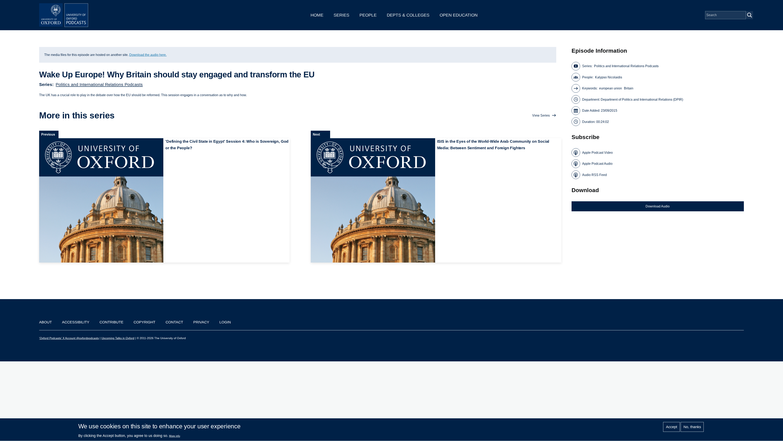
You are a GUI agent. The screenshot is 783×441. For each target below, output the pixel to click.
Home (317, 15)
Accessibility (75, 322)
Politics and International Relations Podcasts (99, 84)
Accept (671, 427)
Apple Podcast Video (597, 152)
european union (610, 88)
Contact (174, 322)
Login (225, 322)
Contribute (111, 322)
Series (341, 15)
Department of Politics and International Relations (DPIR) (642, 99)
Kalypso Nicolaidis (608, 77)
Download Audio (658, 206)
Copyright (144, 322)
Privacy (201, 322)
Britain (628, 88)
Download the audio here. (148, 55)
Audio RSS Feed (594, 175)
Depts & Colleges (408, 15)
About (45, 322)
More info (174, 436)
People (368, 15)
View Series (541, 115)
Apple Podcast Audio (597, 163)
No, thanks (692, 427)
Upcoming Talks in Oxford (117, 338)
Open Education (459, 15)
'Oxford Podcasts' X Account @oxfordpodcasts (69, 338)
